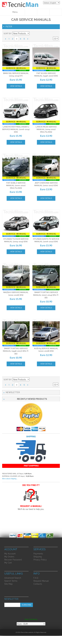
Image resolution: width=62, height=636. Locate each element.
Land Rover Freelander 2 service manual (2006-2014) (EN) (16, 129)
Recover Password (13, 560)
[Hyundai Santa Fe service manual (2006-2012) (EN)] (46, 223)
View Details (16, 86)
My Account (10, 554)
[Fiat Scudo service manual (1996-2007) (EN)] (46, 57)
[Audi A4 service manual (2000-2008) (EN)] (46, 332)
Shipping (37, 557)
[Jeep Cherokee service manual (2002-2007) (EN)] (46, 167)
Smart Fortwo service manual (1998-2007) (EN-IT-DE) (16, 351)
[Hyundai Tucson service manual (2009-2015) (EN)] (16, 223)
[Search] (31, 12)
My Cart (8, 563)
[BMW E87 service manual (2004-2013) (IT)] (16, 57)
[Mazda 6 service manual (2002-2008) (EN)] (16, 276)
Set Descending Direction (32, 33)
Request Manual (41, 581)
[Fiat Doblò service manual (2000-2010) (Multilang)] (16, 167)
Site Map (8, 584)
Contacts (37, 584)
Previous (5, 39)
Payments (38, 554)
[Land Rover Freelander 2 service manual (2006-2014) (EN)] (16, 111)
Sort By (7, 33)
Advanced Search (12, 578)
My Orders (9, 557)
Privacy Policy (40, 560)
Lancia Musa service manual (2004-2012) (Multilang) (46, 129)
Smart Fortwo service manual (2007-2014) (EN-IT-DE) (46, 295)
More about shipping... (10, 478)
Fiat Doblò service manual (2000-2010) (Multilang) (16, 185)
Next (28, 39)
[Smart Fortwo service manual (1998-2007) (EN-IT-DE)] (16, 332)
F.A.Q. (35, 578)
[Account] (43, 12)
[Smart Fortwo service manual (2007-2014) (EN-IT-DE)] (46, 276)
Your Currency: (31, 619)
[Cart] (56, 12)
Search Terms (10, 581)
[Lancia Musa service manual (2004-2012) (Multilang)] (46, 111)
